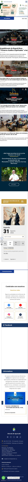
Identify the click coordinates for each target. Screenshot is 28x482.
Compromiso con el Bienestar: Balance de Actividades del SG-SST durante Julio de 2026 (14, 133)
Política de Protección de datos (10, 468)
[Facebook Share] (1, 238)
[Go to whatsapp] (3, 478)
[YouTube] (17, 437)
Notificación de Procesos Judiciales (11, 471)
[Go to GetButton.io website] (3, 480)
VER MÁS (22, 201)
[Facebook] (7, 437)
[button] (2, 244)
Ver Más (6, 253)
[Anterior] (2, 403)
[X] (14, 437)
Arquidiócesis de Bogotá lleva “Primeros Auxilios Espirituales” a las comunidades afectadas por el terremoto (14, 51)
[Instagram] (11, 437)
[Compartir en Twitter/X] (1, 241)
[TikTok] (20, 437)
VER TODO (24, 18)
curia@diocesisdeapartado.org (10, 458)
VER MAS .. (14, 184)
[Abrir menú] (26, 1)
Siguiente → (13, 259)
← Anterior (6, 259)
